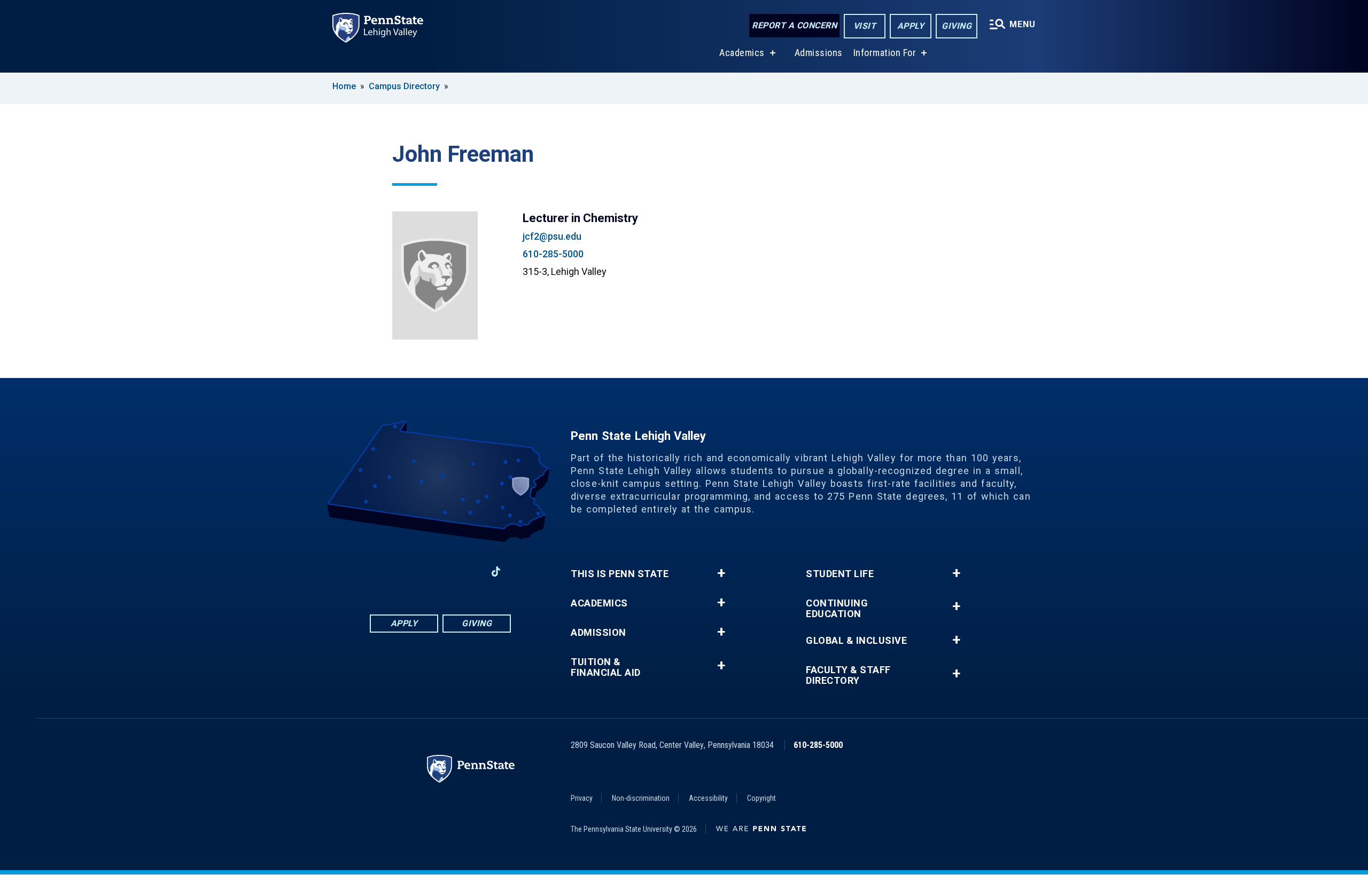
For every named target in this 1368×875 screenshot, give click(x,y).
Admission (598, 632)
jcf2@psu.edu (552, 236)
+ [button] (721, 573)
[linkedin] (440, 571)
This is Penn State (620, 574)
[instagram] (412, 571)
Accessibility (708, 798)
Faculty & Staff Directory (848, 675)
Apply (910, 26)
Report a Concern (794, 25)
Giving (956, 26)
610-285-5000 (553, 253)
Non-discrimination (641, 798)
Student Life (840, 574)
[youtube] (468, 571)
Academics (742, 52)
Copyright (761, 798)
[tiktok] (496, 571)
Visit (864, 26)
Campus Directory (404, 86)
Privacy (582, 798)
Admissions (819, 52)
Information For (884, 52)
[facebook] (384, 571)
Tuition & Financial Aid (606, 667)
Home (344, 86)
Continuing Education (837, 608)
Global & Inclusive (856, 640)
